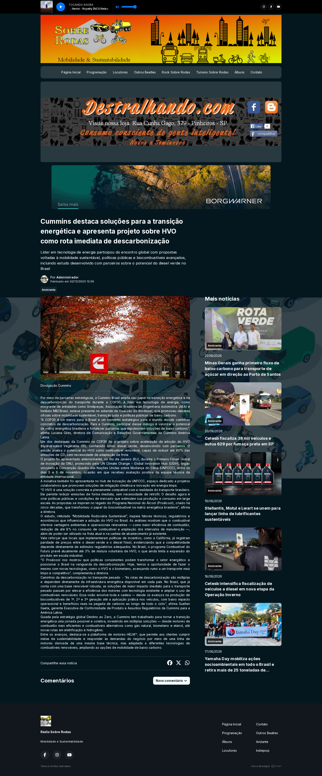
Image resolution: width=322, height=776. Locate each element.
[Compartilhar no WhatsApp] (187, 663)
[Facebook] (271, 7)
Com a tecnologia (260, 766)
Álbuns (239, 72)
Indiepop (262, 750)
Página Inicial (71, 72)
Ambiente (49, 289)
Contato (256, 72)
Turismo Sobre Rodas (212, 72)
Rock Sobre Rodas (176, 72)
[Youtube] (278, 7)
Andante (262, 742)
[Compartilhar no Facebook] (169, 663)
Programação (97, 72)
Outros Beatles (145, 72)
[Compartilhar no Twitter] (178, 663)
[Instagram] (264, 7)
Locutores (120, 72)
